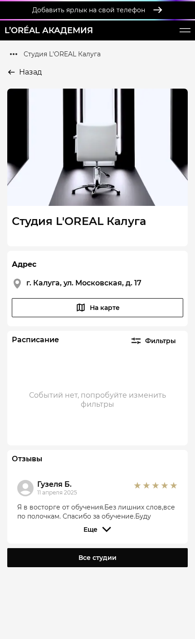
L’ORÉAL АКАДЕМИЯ (49, 30)
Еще (90, 529)
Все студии (97, 558)
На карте (105, 308)
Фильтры (160, 341)
